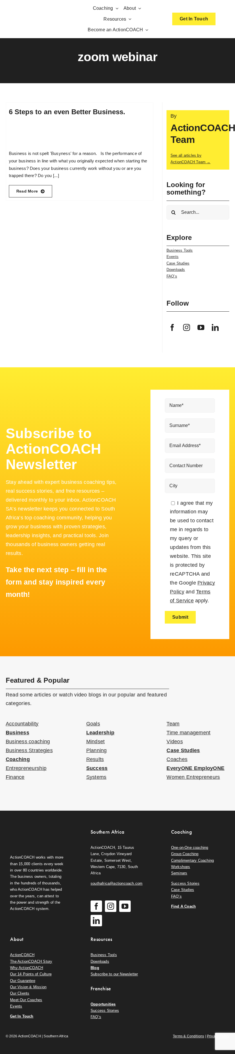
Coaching (18, 759)
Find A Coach (183, 906)
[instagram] (186, 327)
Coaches (177, 759)
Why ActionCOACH (26, 968)
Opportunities (103, 1004)
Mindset (95, 741)
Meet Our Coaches (26, 1000)
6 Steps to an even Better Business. (67, 112)
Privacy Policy (218, 1036)
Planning (96, 750)
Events (173, 257)
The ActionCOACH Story (31, 961)
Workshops (180, 867)
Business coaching (28, 741)
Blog (95, 968)
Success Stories (185, 883)
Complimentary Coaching (192, 860)
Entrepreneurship (26, 768)
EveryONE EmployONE (195, 768)
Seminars (179, 873)
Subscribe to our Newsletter (114, 974)
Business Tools (180, 250)
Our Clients (19, 993)
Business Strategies (29, 750)
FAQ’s (172, 276)
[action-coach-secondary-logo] (37, 827)
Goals (93, 724)
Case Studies (178, 263)
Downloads (176, 269)
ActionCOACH (22, 955)
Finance (15, 777)
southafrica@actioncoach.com (116, 883)
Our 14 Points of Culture (31, 974)
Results (95, 759)
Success (97, 768)
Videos (175, 741)
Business (17, 732)
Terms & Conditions (188, 1036)
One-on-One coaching (189, 847)
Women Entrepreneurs (193, 777)
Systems (96, 777)
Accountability (22, 724)
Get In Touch (21, 1016)
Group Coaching (185, 854)
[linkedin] (215, 327)
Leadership (100, 732)
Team (173, 724)
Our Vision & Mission (28, 987)
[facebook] (172, 327)
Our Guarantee (22, 981)
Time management (188, 732)
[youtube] (201, 327)
